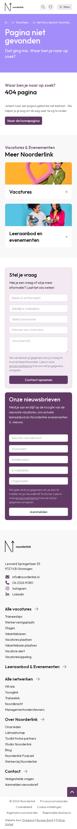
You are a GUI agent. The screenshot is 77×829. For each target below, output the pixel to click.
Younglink (11, 692)
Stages (10, 628)
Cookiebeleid (24, 807)
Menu (67, 6)
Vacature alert (15, 651)
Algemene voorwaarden (22, 813)
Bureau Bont (45, 820)
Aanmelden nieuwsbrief (21, 784)
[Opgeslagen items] (50, 7)
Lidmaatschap (15, 733)
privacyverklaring (20, 366)
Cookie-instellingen (49, 807)
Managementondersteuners (25, 709)
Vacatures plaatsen (18, 639)
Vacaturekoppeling (18, 657)
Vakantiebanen (15, 634)
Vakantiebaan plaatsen (21, 645)
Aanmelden (38, 512)
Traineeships (13, 616)
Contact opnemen (38, 380)
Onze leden (13, 727)
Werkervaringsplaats (19, 622)
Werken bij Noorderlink (21, 761)
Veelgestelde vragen (19, 779)
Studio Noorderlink (18, 744)
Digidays (28, 820)
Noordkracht (14, 704)
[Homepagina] (14, 7)
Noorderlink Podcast (19, 756)
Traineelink (12, 698)
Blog (8, 750)
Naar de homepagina (23, 121)
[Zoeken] (43, 7)
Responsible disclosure (57, 813)
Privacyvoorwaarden (54, 801)
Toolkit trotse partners (20, 738)
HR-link (10, 686)
